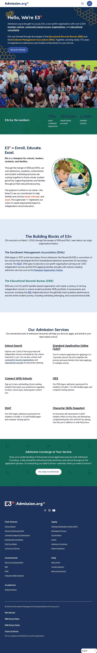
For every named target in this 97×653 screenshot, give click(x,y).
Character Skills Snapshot (14, 576)
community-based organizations (19, 360)
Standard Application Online (48, 270)
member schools (16, 27)
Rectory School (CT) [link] (79, 189)
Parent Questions (58, 548)
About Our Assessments (14, 562)
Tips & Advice (56, 535)
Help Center (55, 562)
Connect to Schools (12, 548)
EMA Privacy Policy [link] (12, 625)
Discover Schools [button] (18, 50)
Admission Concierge (59, 544)
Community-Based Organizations (17, 535)
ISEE (29, 292)
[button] (17, 3)
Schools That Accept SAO (14, 531)
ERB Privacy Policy (12, 619)
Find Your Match (11, 544)
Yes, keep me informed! (48, 472)
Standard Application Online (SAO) (64, 526)
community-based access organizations (45, 27)
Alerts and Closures (58, 571)
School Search (10, 526)
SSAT (19, 263)
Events (53, 540)
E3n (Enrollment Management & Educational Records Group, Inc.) (35, 606)
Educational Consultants (14, 540)
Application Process (58, 531)
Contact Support (57, 567)
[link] (77, 189)
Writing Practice (11, 590)
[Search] (82, 3)
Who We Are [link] (10, 613)
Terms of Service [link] (11, 631)
